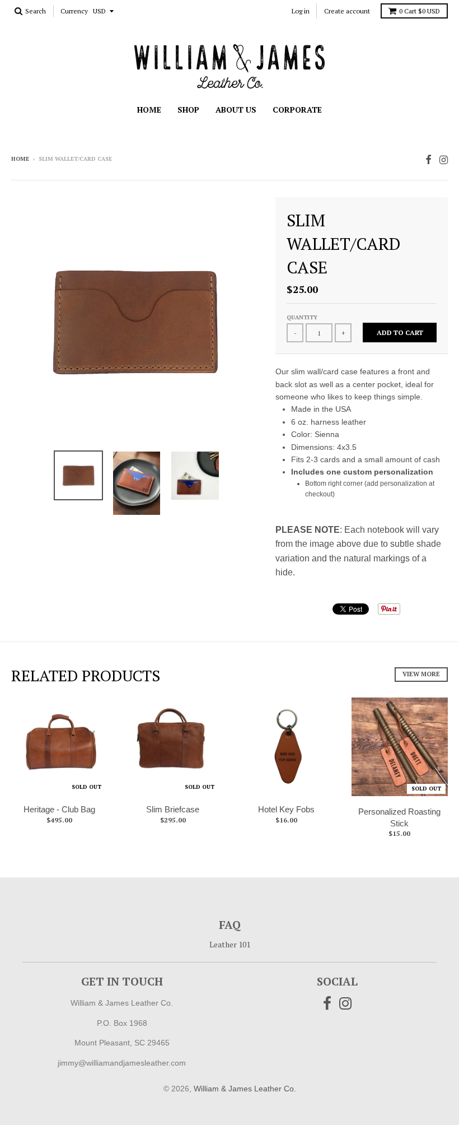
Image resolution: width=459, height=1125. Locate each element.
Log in (301, 11)
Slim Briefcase (172, 809)
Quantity (302, 317)
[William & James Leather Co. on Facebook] (428, 160)
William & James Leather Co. (245, 1088)
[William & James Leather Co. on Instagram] (443, 160)
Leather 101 (229, 944)
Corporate (297, 109)
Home (149, 109)
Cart (419, 11)
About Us (236, 109)
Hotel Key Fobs (286, 809)
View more (421, 674)
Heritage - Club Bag (59, 809)
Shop (188, 109)
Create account (347, 11)
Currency (74, 11)
